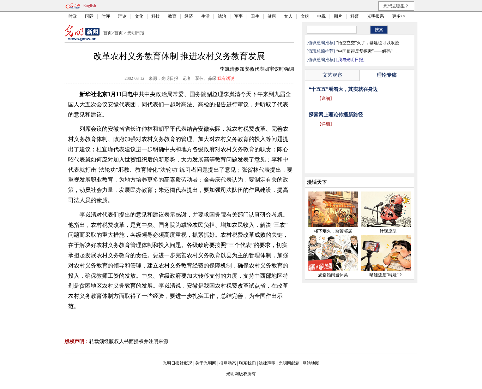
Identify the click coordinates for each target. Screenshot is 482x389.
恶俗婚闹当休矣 (333, 274)
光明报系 (375, 16)
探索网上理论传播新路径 (336, 114)
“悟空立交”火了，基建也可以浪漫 (367, 42)
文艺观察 (332, 75)
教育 (172, 16)
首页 (107, 32)
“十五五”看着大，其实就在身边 (343, 89)
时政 (72, 16)
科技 (155, 16)
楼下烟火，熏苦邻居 (333, 231)
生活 (205, 16)
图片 (338, 16)
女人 (288, 16)
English (89, 5)
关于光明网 (205, 363)
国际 (89, 16)
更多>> (398, 16)
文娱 (305, 16)
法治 (222, 16)
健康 (271, 16)
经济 (189, 16)
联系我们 (247, 363)
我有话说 (225, 78)
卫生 (255, 16)
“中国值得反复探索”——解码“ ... (366, 51)
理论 (122, 16)
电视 (321, 16)
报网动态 (227, 363)
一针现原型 (386, 231)
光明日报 (135, 32)
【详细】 (325, 98)
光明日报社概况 (177, 363)
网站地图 (310, 363)
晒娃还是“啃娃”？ (386, 274)
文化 (139, 16)
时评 (106, 16)
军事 (238, 16)
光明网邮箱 (289, 363)
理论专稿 (387, 75)
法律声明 (267, 363)
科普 (354, 16)
